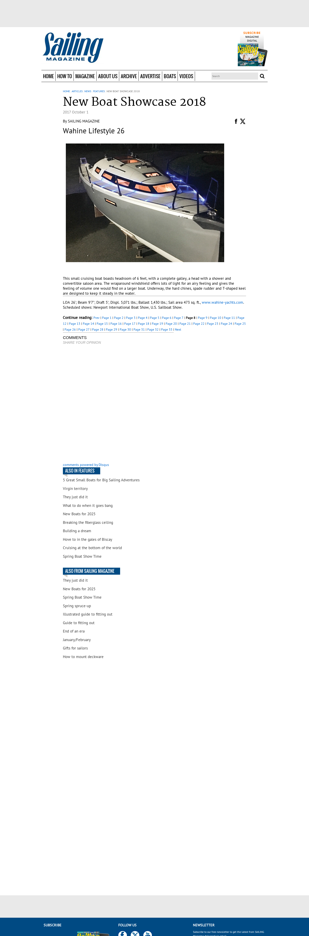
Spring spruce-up (77, 605)
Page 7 (178, 318)
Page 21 (185, 324)
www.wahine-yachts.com (222, 302)
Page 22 (198, 324)
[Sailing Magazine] (72, 48)
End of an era (74, 631)
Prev (96, 318)
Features (99, 91)
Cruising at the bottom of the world (92, 547)
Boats (170, 76)
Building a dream (77, 530)
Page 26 (70, 329)
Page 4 (142, 318)
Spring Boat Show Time (82, 556)
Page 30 (125, 329)
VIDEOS (186, 76)
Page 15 (102, 324)
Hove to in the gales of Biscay (87, 539)
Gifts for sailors (75, 648)
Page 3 (130, 318)
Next (178, 329)
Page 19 (157, 324)
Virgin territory (75, 488)
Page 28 (97, 329)
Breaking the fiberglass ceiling (88, 522)
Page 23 (212, 324)
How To (64, 76)
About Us (107, 76)
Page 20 (171, 324)
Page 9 (202, 318)
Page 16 (116, 324)
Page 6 (166, 318)
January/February (77, 639)
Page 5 (154, 318)
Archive (129, 76)
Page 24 (226, 324)
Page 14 (88, 324)
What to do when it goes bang (88, 505)
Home (48, 76)
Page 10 (215, 318)
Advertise (150, 76)
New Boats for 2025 (79, 513)
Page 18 (143, 324)
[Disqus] (118, 404)
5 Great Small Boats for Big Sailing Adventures (101, 479)
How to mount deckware (83, 656)
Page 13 (74, 324)
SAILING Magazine (84, 121)
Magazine (85, 76)
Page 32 (153, 329)
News (87, 91)
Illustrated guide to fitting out (87, 614)
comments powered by (86, 464)
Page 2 (119, 318)
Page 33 (166, 329)
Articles (77, 91)
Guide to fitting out (79, 622)
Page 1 (107, 318)
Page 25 (240, 324)
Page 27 (84, 329)
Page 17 (129, 324)
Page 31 (139, 329)
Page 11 (229, 318)
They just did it (75, 496)
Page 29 (111, 329)
